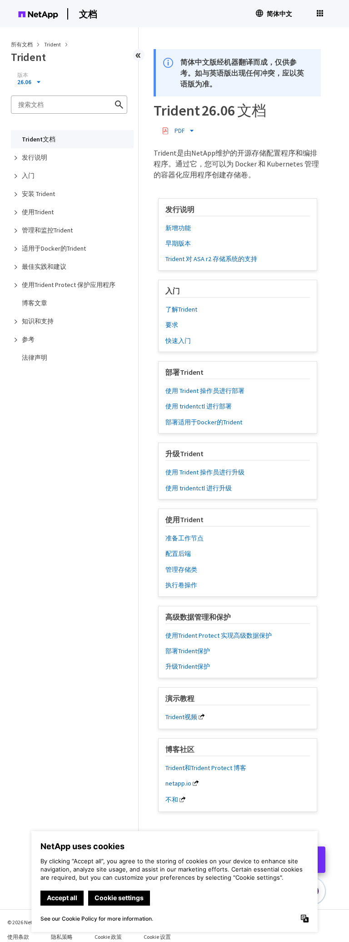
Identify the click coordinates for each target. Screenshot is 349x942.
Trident (53, 44)
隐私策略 (62, 936)
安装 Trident (38, 194)
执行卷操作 (181, 585)
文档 (88, 14)
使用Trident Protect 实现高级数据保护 (218, 635)
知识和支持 (38, 321)
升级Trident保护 (187, 666)
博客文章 (34, 303)
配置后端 (178, 553)
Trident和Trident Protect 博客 (205, 768)
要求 (171, 325)
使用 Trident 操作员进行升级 (204, 472)
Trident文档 (38, 139)
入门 (28, 175)
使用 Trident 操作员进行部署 (204, 391)
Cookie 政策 (108, 936)
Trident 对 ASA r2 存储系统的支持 (211, 259)
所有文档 (22, 44)
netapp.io (178, 783)
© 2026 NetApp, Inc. (29, 922)
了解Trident (181, 309)
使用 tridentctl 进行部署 (198, 406)
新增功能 (178, 228)
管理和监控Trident (47, 230)
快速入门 (178, 341)
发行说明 (34, 157)
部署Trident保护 (187, 651)
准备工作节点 (184, 538)
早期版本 (178, 243)
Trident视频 (181, 717)
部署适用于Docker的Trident (203, 422)
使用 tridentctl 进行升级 (198, 488)
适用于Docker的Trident (54, 248)
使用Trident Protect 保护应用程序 (68, 285)
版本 (22, 75)
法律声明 (34, 357)
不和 (171, 800)
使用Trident (38, 212)
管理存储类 (181, 569)
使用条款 (18, 936)
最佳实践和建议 (44, 266)
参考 (28, 339)
